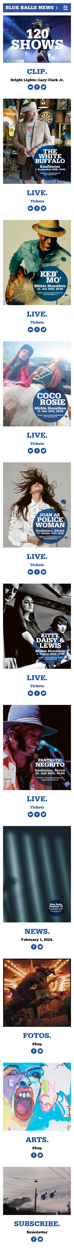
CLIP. (37, 71)
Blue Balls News (30, 7)
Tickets (37, 201)
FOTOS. (37, 1036)
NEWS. (37, 931)
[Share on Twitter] (43, 86)
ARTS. (37, 1140)
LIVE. (37, 193)
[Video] (31, 86)
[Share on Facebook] (37, 86)
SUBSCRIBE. (37, 1224)
